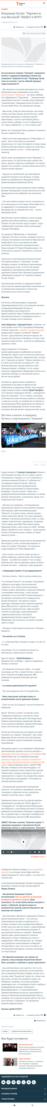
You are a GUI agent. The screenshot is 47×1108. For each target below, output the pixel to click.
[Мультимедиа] (14, 1105)
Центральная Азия (26, 1045)
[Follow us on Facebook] (13, 1082)
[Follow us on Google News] (29, 1082)
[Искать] (32, 1105)
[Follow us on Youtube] (3, 1082)
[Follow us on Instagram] (8, 1082)
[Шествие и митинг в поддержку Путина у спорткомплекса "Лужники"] (23, 435)
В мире (4, 9)
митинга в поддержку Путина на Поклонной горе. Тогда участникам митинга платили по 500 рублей (23, 762)
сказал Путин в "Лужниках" (13, 95)
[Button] (18, 27)
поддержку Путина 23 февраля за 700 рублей (21, 754)
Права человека (24, 1059)
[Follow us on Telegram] (19, 1082)
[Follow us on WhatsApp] (24, 1082)
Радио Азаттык (11, 836)
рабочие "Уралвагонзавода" (32, 330)
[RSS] (34, 1082)
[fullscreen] (43, 852)
